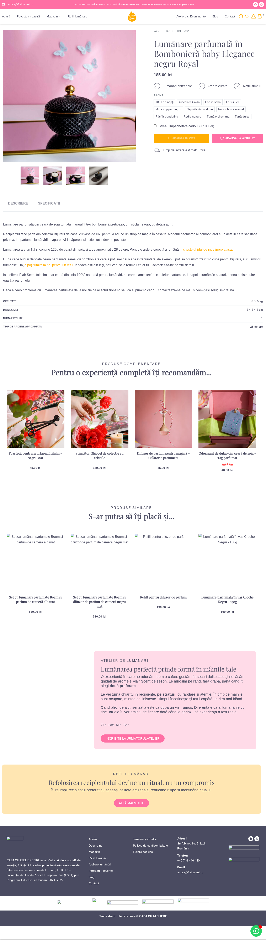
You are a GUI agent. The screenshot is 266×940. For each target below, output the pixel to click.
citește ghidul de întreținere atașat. (208, 249)
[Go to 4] (98, 176)
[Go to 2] (52, 176)
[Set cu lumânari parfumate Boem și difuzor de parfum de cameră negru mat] (99, 563)
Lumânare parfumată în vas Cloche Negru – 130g (227, 599)
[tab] (18, 203)
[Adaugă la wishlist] (54, 399)
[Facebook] (255, 4)
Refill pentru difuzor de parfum (163, 597)
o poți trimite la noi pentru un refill (49, 265)
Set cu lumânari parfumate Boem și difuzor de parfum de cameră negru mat (99, 602)
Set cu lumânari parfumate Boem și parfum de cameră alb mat (35, 599)
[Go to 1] (30, 176)
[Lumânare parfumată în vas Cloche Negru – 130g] (227, 563)
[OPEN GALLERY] (69, 96)
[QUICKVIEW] (54, 408)
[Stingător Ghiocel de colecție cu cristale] (99, 419)
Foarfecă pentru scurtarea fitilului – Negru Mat (35, 455)
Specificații (49, 203)
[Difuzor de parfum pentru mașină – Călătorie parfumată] (163, 419)
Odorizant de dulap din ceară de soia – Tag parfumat (227, 455)
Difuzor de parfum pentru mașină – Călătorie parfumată (163, 455)
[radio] (164, 102)
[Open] (247, 16)
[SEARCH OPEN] (241, 16)
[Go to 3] (75, 176)
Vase (157, 31)
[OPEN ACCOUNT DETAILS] (253, 16)
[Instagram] (261, 4)
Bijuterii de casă (177, 31)
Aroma (158, 95)
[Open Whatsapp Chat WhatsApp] (256, 931)
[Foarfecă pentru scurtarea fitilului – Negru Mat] (35, 419)
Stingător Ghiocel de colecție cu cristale (99, 455)
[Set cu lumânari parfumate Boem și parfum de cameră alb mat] (35, 563)
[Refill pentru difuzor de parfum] (163, 563)
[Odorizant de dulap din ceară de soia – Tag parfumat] (227, 419)
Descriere (18, 203)
